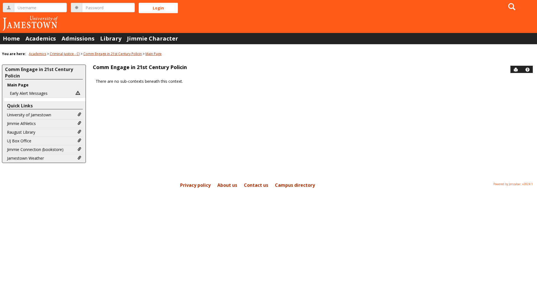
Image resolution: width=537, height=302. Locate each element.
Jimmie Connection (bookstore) (35, 149)
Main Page (153, 53)
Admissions (78, 38)
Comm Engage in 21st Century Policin (112, 53)
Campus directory (295, 185)
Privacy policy (195, 185)
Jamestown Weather (25, 158)
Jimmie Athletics (21, 123)
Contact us (256, 185)
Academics (40, 38)
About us (227, 185)
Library (110, 38)
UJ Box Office (19, 140)
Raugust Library (21, 132)
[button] (527, 69)
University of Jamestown (29, 114)
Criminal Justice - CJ (65, 53)
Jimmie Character (152, 38)
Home (11, 38)
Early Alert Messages (29, 93)
